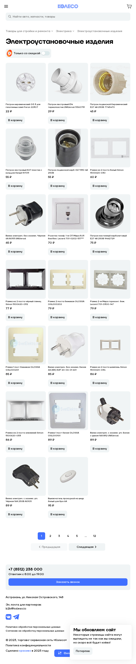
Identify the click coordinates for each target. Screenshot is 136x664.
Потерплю (83, 651)
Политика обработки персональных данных (33, 627)
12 (94, 536)
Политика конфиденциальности (28, 645)
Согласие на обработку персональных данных (35, 630)
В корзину (15, 120)
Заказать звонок (68, 582)
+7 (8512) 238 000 (25, 569)
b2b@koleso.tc (16, 608)
